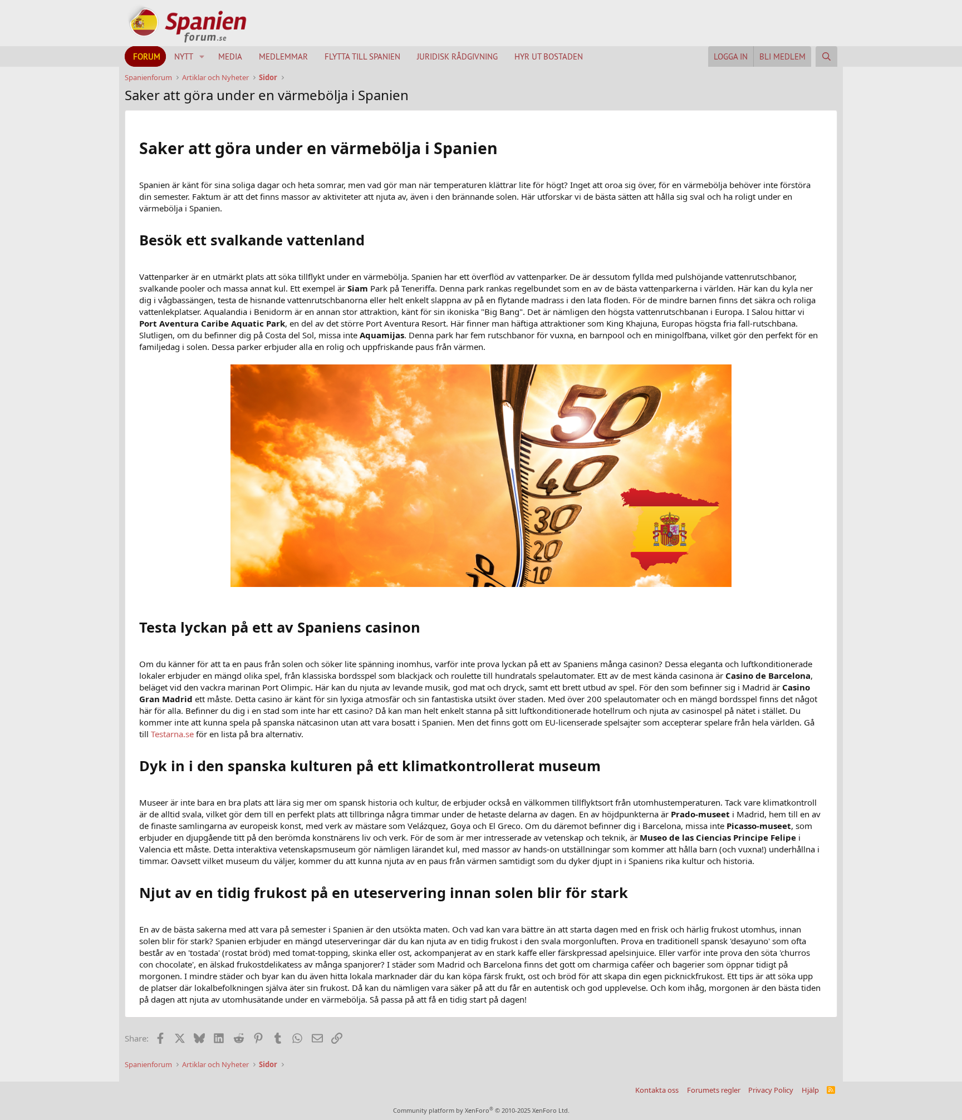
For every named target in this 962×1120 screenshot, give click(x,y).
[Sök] (826, 56)
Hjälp (810, 1090)
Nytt (183, 56)
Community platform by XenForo (481, 1110)
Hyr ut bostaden (548, 56)
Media (230, 56)
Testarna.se (172, 733)
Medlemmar (283, 56)
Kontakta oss (657, 1090)
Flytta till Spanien (362, 56)
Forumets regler (713, 1090)
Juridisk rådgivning (457, 56)
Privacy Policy (770, 1090)
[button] (202, 56)
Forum (146, 56)
